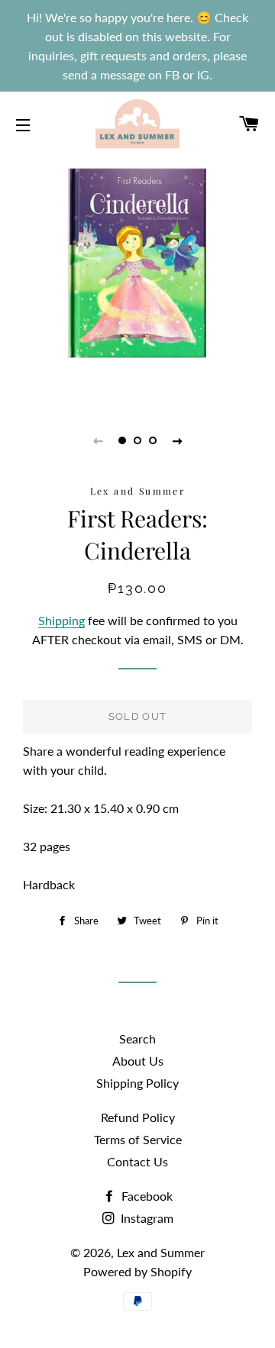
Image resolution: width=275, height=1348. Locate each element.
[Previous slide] (98, 440)
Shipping (61, 620)
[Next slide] (177, 440)
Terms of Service (138, 1139)
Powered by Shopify (137, 1271)
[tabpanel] (137, 267)
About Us (137, 1060)
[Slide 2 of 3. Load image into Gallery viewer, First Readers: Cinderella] (137, 440)
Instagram (145, 1218)
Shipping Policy (137, 1082)
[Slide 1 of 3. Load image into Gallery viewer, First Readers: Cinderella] (122, 440)
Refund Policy (138, 1117)
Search (137, 1038)
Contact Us (137, 1161)
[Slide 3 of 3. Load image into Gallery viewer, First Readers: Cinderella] (152, 440)
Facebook (145, 1195)
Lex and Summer (161, 1252)
